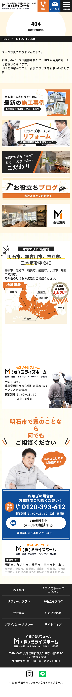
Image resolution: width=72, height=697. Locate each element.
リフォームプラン (19, 601)
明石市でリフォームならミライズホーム (40, 682)
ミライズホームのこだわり (53, 590)
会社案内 (18, 613)
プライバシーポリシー (19, 624)
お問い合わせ (53, 613)
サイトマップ (53, 624)
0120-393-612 (43, 507)
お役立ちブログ (53, 601)
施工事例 (18, 590)
